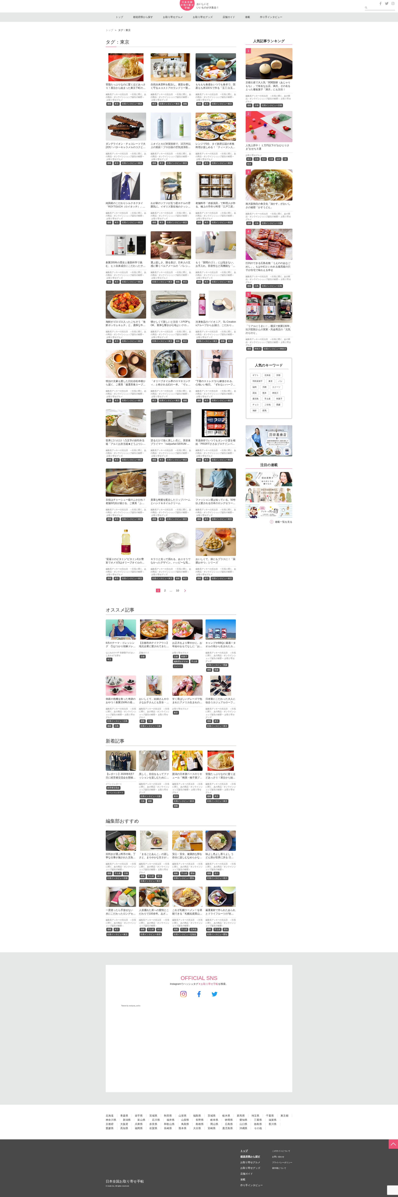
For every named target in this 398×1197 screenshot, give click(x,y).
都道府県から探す (143, 17)
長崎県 (168, 1128)
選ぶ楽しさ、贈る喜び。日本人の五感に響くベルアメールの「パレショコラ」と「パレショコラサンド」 (170, 266)
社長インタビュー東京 (132, 104)
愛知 (192, 873)
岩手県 (139, 1115)
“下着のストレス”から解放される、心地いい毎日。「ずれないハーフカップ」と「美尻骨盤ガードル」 (215, 384)
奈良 (159, 929)
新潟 (176, 796)
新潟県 (127, 1120)
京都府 (110, 1124)
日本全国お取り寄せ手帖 (125, 1181)
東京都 (285, 1115)
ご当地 (267, 404)
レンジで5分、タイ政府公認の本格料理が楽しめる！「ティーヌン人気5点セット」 (215, 147)
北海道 (193, 929)
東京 (117, 104)
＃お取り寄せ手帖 (208, 984)
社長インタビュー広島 (117, 721)
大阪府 (124, 1124)
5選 (285, 159)
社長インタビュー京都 (117, 878)
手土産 (194, 661)
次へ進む (184, 590)
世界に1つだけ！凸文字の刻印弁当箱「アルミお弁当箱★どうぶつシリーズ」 (126, 444)
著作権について (279, 1168)
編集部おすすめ (181, 661)
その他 (258, 1128)
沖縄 (264, 387)
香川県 (273, 1124)
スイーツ (178, 666)
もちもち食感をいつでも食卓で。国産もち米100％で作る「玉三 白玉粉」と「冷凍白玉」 (215, 88)
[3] (269, 198)
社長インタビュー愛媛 (217, 665)
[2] (269, 139)
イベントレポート (114, 784)
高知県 (124, 1128)
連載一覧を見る (283, 522)
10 (177, 590)
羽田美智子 (257, 381)
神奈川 (258, 349)
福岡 (278, 159)
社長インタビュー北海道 (185, 934)
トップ (119, 17)
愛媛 (216, 670)
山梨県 (185, 1120)
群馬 (264, 410)
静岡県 (229, 1120)
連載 (247, 17)
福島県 (197, 1115)
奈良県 (153, 1124)
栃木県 (226, 1115)
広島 (117, 726)
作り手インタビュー (271, 17)
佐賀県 (153, 1128)
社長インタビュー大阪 (151, 726)
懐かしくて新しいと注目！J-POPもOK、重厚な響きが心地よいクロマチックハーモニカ (170, 325)
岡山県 (214, 1124)
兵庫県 (139, 1124)
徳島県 (258, 1124)
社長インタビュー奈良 (151, 934)
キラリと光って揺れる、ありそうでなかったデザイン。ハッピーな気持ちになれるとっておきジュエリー (170, 562)
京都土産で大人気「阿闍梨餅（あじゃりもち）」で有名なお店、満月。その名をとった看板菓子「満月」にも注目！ (268, 86)
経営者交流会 (113, 788)
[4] (269, 257)
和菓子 (184, 656)
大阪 (150, 721)
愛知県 (244, 1120)
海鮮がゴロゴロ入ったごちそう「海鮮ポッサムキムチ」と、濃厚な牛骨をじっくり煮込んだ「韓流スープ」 (126, 325)
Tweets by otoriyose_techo (130, 1006)
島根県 (200, 1124)
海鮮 (254, 410)
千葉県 (270, 1115)
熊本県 (183, 1128)
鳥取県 (185, 1124)
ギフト (255, 375)
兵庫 (271, 159)
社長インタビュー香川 (217, 878)
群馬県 (241, 1115)
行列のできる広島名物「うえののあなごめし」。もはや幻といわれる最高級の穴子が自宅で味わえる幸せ (268, 266)
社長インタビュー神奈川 (275, 349)
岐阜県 (214, 1120)
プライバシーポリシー (282, 1162)
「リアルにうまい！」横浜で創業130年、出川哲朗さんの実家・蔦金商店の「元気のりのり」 (269, 329)
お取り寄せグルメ (173, 17)
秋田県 (168, 1115)
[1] (269, 77)
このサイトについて (281, 1151)
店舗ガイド (229, 17)
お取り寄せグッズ (203, 17)
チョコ (255, 404)
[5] (269, 320)
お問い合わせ (278, 1157)
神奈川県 (111, 1120)
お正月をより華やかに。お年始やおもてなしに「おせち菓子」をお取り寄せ (187, 646)
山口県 (244, 1124)
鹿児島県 (227, 1128)
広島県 (229, 1124)
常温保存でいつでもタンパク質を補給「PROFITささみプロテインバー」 (215, 444)
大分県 (197, 1128)
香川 (216, 873)
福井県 (171, 1120)
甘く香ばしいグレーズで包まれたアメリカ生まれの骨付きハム (187, 702)
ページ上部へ (393, 1144)
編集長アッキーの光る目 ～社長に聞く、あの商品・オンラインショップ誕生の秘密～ (221, 655)
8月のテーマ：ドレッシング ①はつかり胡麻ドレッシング (121, 646)
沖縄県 (244, 1128)
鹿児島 (255, 399)
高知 (254, 393)
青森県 (124, 1115)
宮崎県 (212, 1128)
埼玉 (109, 659)
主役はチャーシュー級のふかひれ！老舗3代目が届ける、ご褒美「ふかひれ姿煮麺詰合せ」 (126, 503)
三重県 (258, 1120)
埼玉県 (255, 1115)
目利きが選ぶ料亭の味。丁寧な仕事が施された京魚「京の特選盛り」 (121, 857)
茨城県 (212, 1115)
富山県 (141, 1120)
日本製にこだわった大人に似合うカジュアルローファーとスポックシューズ (220, 702)
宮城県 (153, 1115)
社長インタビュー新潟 (184, 801)
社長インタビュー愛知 (184, 878)
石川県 (156, 1120)
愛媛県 (110, 1128)
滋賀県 (273, 1120)
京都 (143, 656)
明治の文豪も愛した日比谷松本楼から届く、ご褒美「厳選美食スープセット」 (126, 384)
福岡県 (139, 1128)
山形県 (183, 1115)
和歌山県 (169, 1124)
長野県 (200, 1120)
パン (280, 381)
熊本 (264, 159)
